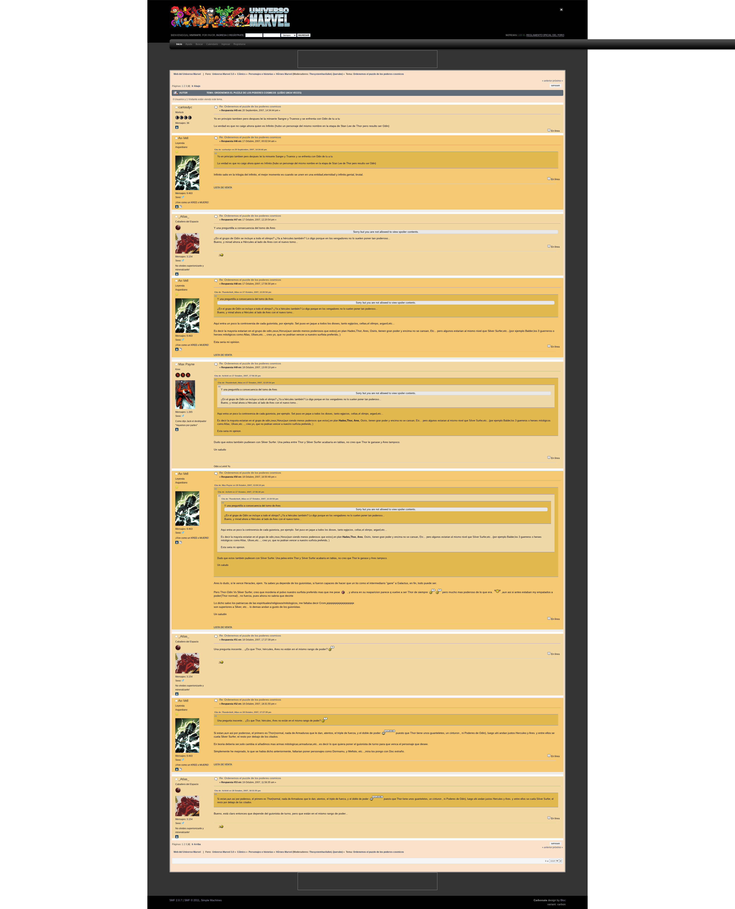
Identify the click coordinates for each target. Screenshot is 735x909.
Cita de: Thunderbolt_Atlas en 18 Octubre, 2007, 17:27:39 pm (242, 712)
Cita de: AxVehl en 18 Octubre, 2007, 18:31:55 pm (237, 791)
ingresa (221, 35)
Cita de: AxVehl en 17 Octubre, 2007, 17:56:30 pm (237, 376)
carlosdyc (185, 107)
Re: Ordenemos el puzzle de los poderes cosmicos (250, 106)
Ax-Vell (183, 138)
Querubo (337, 74)
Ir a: (547, 861)
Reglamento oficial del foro (545, 35)
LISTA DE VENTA (223, 187)
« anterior (547, 80)
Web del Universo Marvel (187, 74)
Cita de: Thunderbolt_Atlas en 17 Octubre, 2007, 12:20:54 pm (242, 292)
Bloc (563, 900)
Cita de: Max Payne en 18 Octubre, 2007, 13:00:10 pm (239, 485)
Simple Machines (211, 900)
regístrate (236, 35)
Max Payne (186, 364)
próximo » (558, 80)
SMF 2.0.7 (175, 900)
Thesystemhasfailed (320, 74)
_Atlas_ (183, 216)
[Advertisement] (367, 59)
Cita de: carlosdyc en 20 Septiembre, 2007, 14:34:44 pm (240, 150)
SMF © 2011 (191, 900)
